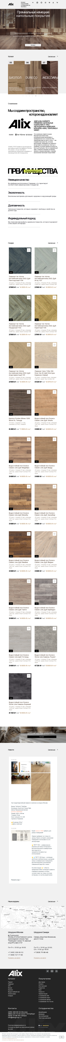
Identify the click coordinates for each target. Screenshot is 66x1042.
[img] (11, 4)
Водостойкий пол (14, 992)
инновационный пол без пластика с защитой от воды (10, 89)
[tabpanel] (10, 77)
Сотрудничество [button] (25, 5)
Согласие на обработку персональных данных (13, 1040)
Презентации (43, 994)
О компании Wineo (45, 999)
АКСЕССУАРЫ (27, 77)
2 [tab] (26, 96)
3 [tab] (30, 96)
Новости (41, 992)
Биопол (10, 990)
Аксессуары (12, 994)
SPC (9, 986)
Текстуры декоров (45, 1018)
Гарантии (42, 988)
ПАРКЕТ (41, 77)
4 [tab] (33, 96)
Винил (10, 988)
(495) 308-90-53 (14, 1012)
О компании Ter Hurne (46, 1001)
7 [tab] (42, 96)
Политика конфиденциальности (17, 1025)
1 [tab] (23, 96)
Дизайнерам (43, 1012)
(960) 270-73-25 (14, 1014)
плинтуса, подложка (26, 87)
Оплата (41, 984)
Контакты (23, 6)
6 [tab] (39, 96)
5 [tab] (36, 96)
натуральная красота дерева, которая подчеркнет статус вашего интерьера (43, 90)
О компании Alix (44, 995)
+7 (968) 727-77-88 (15, 955)
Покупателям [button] (24, 4)
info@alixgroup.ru (14, 1017)
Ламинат (11, 984)
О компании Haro (44, 997)
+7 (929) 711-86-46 (41, 952)
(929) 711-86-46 (14, 1016)
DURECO (8, 77)
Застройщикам (43, 1016)
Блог (40, 990)
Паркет (10, 982)
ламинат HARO (39, 831)
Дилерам (41, 1014)
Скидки (10, 995)
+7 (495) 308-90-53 (15, 952)
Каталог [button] (23, 2)
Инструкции (43, 986)
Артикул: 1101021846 (16, 811)
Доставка (42, 982)
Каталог (11, 979)
